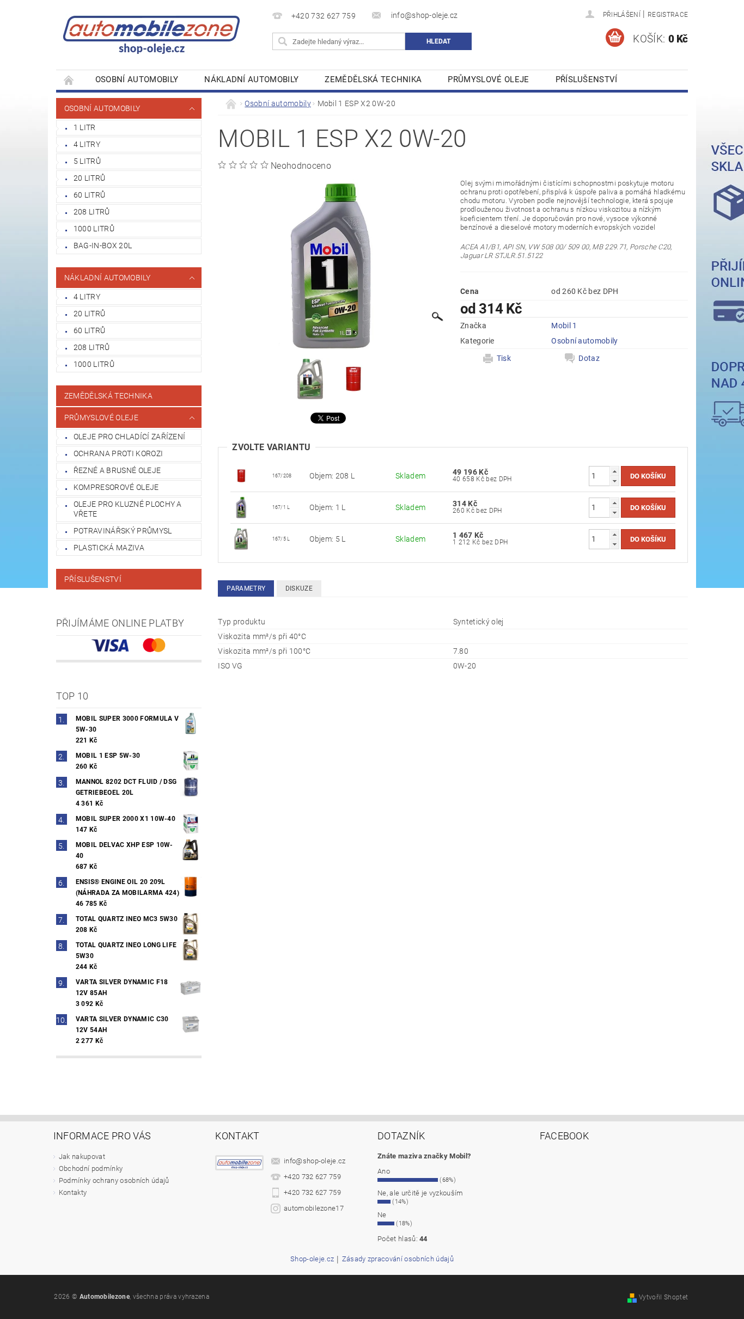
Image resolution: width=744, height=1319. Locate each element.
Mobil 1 (564, 325)
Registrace (668, 15)
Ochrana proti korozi (118, 453)
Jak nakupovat (82, 1156)
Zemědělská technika (373, 79)
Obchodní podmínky (91, 1168)
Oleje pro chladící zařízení (130, 436)
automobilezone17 (314, 1208)
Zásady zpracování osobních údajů (398, 1259)
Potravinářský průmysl (123, 530)
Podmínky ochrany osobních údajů (114, 1180)
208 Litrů (92, 211)
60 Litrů (90, 195)
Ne (382, 1215)
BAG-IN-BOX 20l (103, 245)
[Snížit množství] (614, 481)
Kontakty (73, 1192)
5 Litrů (87, 161)
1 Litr (85, 127)
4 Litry (87, 144)
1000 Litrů (94, 228)
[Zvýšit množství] (614, 471)
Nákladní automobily (251, 79)
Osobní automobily (136, 79)
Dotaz (589, 358)
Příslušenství (587, 79)
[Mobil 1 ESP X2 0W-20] (241, 506)
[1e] (241, 475)
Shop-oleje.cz (312, 1259)
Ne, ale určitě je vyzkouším (420, 1193)
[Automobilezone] (151, 29)
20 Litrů (90, 178)
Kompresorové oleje (116, 487)
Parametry (246, 588)
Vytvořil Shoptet (663, 1297)
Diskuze (299, 588)
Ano (383, 1171)
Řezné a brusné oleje (117, 470)
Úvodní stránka (69, 79)
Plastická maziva (109, 547)
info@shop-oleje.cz (315, 1161)
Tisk (504, 358)
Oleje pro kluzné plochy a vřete (128, 509)
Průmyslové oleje (488, 79)
